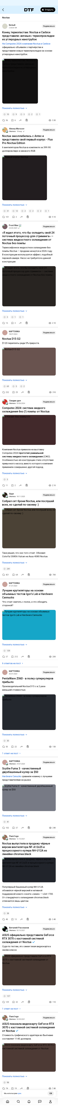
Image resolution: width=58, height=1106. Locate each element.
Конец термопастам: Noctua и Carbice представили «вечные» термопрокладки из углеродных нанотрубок (28, 36)
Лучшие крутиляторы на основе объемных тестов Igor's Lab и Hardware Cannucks (27, 594)
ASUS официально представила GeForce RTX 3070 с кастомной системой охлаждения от (28, 938)
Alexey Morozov (16, 128)
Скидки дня (15, 400)
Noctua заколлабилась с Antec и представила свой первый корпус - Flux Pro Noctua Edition (27, 139)
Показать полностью (13, 108)
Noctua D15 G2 (11, 338)
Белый (12, 25)
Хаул (11, 494)
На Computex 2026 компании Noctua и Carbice (26, 43)
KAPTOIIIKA (14, 331)
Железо (12, 131)
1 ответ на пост (10, 753)
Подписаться (48, 26)
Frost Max (13, 225)
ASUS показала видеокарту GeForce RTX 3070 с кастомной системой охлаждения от (28, 1027)
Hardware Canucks (11, 776)
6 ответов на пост (11, 663)
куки (19, 1093)
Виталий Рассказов (19, 927)
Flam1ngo (14, 836)
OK (50, 1093)
